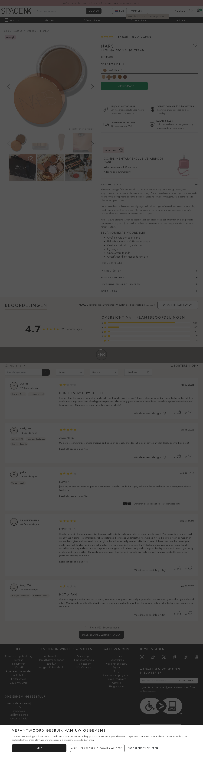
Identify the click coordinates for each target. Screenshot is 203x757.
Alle (39, 748)
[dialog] (101, 741)
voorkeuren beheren (143, 748)
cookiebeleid (18, 740)
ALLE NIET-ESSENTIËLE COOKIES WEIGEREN (97, 748)
